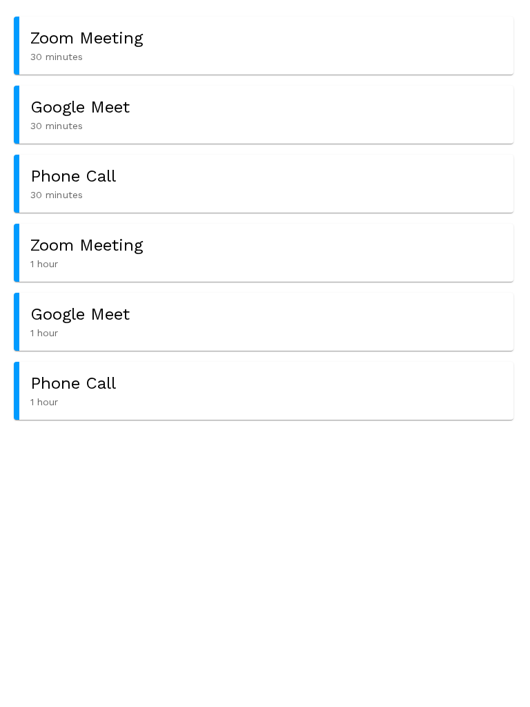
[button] (263, 46)
